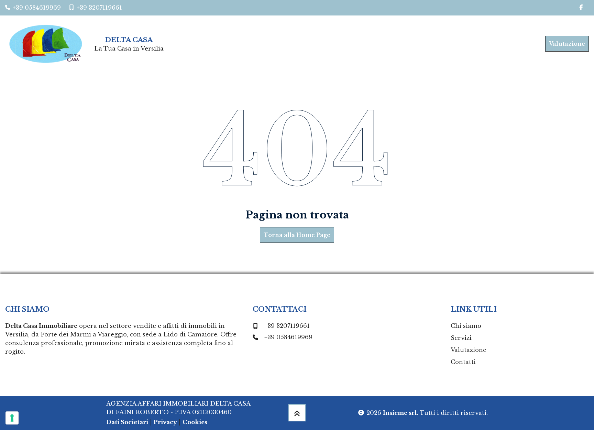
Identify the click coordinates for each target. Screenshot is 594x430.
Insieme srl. (400, 412)
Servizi (461, 337)
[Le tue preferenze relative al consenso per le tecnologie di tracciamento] (12, 417)
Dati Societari (127, 422)
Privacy (165, 422)
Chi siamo (466, 325)
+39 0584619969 (288, 337)
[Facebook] (581, 7)
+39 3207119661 (287, 325)
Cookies (195, 422)
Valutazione (567, 43)
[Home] (48, 43)
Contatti (463, 361)
